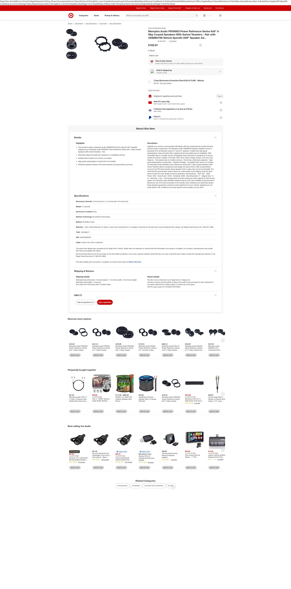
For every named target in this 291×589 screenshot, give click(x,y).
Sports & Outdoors (164, 1)
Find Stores (170, 4)
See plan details (165, 83)
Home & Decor (74, 1)
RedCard (152, 4)
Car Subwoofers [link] (122, 486)
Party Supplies (271, 1)
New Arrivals (51, 4)
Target (70, 23)
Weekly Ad (102, 4)
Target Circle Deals (90, 4)
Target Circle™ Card (157, 8)
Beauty (142, 1)
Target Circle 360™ (174, 8)
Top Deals (78, 4)
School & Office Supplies (198, 1)
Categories (83, 15)
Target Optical (27, 4)
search (197, 15)
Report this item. (135, 262)
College (31, 1)
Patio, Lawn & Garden (102, 1)
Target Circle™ (141, 8)
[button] (157, 41)
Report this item (154, 90)
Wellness (184, 1)
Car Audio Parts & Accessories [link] (153, 486)
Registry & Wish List (193, 8)
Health (178, 1)
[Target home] (71, 15)
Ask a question (105, 302)
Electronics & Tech (227, 1)
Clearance (41, 4)
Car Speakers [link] (136, 486)
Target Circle (161, 4)
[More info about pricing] (200, 45)
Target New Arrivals (8, 1)
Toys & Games (214, 1)
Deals (35, 4)
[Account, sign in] (209, 15)
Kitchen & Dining (87, 1)
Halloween (38, 1)
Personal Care (151, 1)
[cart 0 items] (220, 15)
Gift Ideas (280, 1)
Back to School (22, 1)
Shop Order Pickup (113, 4)
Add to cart (153, 55)
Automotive (79, 23)
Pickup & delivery (112, 15)
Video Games (240, 1)
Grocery (114, 1)
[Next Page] (223, 340)
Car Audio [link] (171, 486)
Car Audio (103, 23)
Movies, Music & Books (255, 1)
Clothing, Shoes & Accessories (55, 1)
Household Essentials (126, 1)
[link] (157, 41)
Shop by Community (13, 4)
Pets (174, 1)
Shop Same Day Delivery (131, 4)
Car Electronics (91, 23)
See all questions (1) (85, 302)
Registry (145, 4)
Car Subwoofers (115, 23)
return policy (157, 287)
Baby (137, 1)
